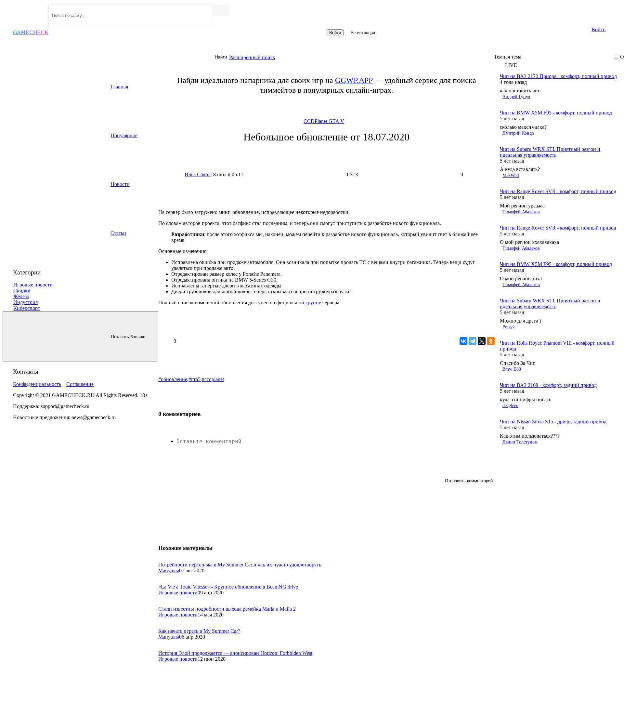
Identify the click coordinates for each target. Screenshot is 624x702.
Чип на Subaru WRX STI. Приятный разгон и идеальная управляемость (550, 152)
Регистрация (363, 32)
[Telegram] (472, 341)
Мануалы (168, 570)
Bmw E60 (511, 369)
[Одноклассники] (491, 341)
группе (313, 302)
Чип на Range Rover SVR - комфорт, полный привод (558, 191)
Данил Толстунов (519, 442)
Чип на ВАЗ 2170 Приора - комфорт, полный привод (558, 76)
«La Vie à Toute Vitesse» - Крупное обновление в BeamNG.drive (228, 586)
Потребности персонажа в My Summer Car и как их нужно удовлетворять (239, 564)
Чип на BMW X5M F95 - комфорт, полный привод (556, 112)
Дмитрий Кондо (518, 133)
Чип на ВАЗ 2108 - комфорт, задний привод (548, 385)
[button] (558, 65)
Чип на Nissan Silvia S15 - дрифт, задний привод (553, 421)
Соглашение (80, 384)
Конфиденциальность (37, 384)
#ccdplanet (213, 379)
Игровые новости (178, 592)
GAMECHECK (30, 32)
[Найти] (221, 10)
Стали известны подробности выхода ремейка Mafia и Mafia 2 (227, 609)
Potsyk (508, 327)
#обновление (172, 379)
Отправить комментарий (469, 480)
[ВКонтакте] (463, 341)
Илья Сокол (198, 174)
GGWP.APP (354, 80)
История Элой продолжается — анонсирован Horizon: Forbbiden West (235, 653)
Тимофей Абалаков (521, 211)
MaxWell (510, 175)
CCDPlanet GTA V (324, 121)
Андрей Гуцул (516, 96)
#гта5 (194, 379)
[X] (482, 341)
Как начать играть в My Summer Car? (199, 631)
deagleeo (510, 405)
